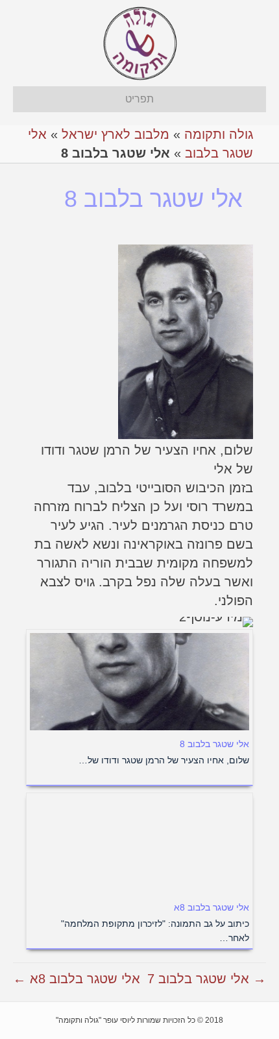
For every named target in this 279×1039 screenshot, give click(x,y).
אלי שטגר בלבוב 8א (211, 907)
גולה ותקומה (218, 134)
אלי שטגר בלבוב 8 (214, 744)
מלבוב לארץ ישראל (115, 134)
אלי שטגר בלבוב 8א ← (76, 979)
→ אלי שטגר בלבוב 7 (206, 979)
